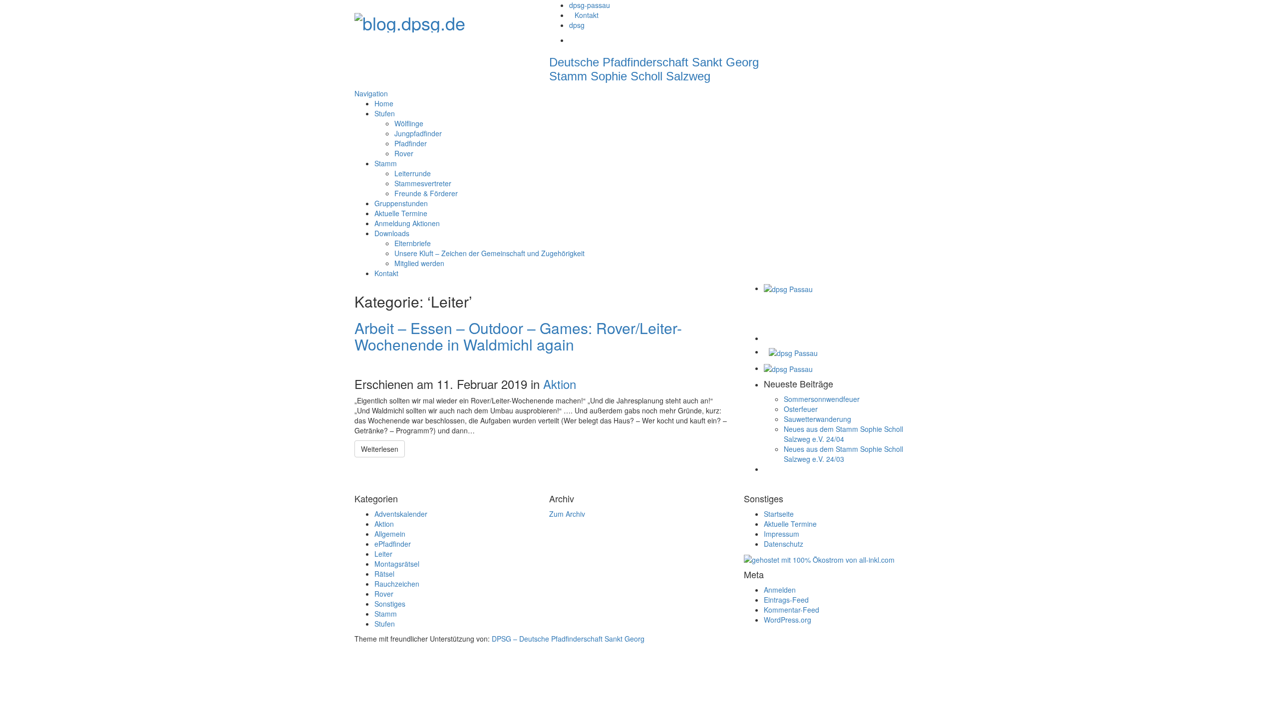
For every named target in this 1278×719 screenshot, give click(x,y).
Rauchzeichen (396, 584)
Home (383, 103)
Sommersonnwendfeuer (822, 399)
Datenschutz (783, 544)
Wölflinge (408, 123)
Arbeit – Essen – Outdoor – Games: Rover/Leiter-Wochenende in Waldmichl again (518, 336)
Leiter (383, 554)
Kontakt (587, 15)
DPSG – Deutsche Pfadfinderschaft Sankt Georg (568, 639)
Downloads (391, 233)
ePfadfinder (392, 544)
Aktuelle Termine (400, 213)
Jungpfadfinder (418, 133)
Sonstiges (389, 604)
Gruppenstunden (401, 203)
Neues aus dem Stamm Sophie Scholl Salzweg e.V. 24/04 (843, 434)
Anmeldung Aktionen (407, 223)
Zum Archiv (567, 514)
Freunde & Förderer (426, 193)
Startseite (779, 514)
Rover (403, 153)
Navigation (371, 93)
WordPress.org (787, 620)
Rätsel (384, 574)
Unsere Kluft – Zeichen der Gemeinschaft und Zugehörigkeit (489, 253)
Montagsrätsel (396, 564)
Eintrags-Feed (786, 600)
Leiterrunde (412, 173)
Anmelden (780, 590)
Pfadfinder (410, 143)
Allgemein (389, 534)
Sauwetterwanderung (817, 419)
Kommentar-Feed (791, 610)
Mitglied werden (419, 263)
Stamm (385, 163)
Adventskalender (400, 514)
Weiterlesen (379, 449)
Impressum (781, 534)
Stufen (384, 113)
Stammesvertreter (422, 183)
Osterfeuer (801, 409)
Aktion (559, 383)
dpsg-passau (589, 5)
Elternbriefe (412, 243)
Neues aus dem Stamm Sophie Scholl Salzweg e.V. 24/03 (843, 454)
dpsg (577, 25)
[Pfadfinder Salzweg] (409, 19)
